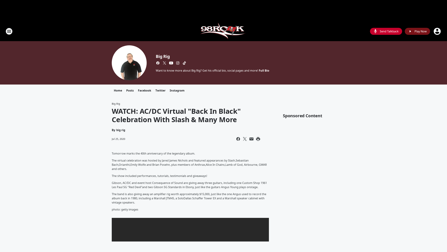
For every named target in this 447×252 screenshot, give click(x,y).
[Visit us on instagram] (178, 63)
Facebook (144, 90)
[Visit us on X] (164, 63)
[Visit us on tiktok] (184, 63)
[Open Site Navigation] (9, 31)
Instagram (177, 90)
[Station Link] (223, 31)
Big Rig (163, 56)
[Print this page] (258, 138)
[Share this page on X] (244, 138)
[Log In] (437, 31)
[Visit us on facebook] (158, 63)
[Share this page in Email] (251, 138)
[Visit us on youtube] (171, 63)
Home (118, 90)
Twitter (160, 90)
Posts (130, 90)
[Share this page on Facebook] (238, 138)
